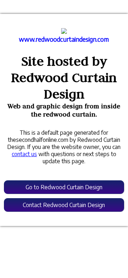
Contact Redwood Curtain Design (64, 204)
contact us (24, 154)
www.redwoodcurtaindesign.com (64, 39)
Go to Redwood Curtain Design (64, 187)
